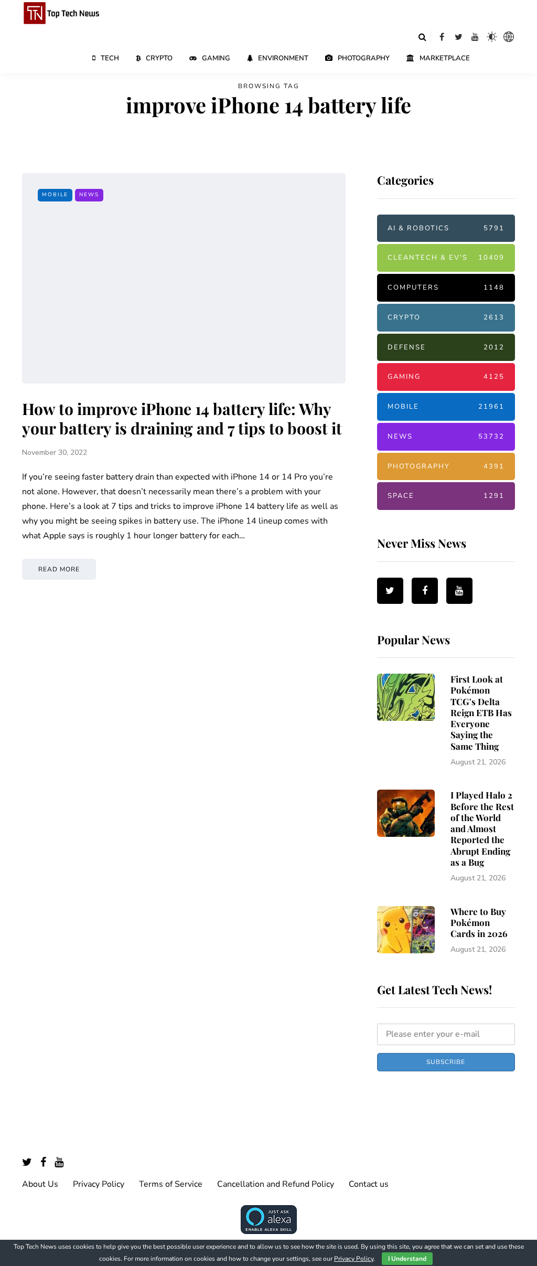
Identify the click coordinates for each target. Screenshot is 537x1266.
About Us (40, 1184)
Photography (364, 58)
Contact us (369, 1184)
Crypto (159, 58)
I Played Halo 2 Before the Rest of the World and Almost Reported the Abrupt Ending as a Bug (482, 828)
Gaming (216, 58)
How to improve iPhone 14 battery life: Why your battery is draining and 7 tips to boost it (182, 418)
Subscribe (445, 1062)
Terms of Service (170, 1184)
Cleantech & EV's (446, 257)
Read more (59, 569)
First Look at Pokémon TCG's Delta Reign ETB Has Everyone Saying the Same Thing (481, 712)
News (89, 194)
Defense (446, 347)
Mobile (55, 194)
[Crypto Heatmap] (508, 36)
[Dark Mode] (492, 36)
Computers (446, 287)
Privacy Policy (98, 1184)
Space (446, 496)
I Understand (407, 1258)
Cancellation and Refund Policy (275, 1184)
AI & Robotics (446, 228)
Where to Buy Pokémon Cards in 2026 (479, 923)
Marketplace (445, 58)
